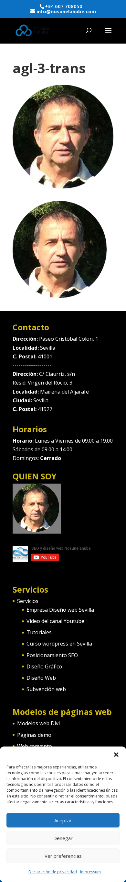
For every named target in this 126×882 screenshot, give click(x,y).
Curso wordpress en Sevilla (59, 643)
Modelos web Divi (38, 723)
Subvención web (46, 689)
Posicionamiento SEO (52, 655)
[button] (116, 754)
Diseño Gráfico (44, 666)
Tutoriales (39, 632)
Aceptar (63, 820)
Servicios (27, 601)
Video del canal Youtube (55, 621)
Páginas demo (34, 734)
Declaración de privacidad (52, 872)
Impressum (90, 872)
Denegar (63, 838)
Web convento (34, 746)
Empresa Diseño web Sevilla (60, 609)
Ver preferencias (63, 856)
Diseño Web (41, 677)
